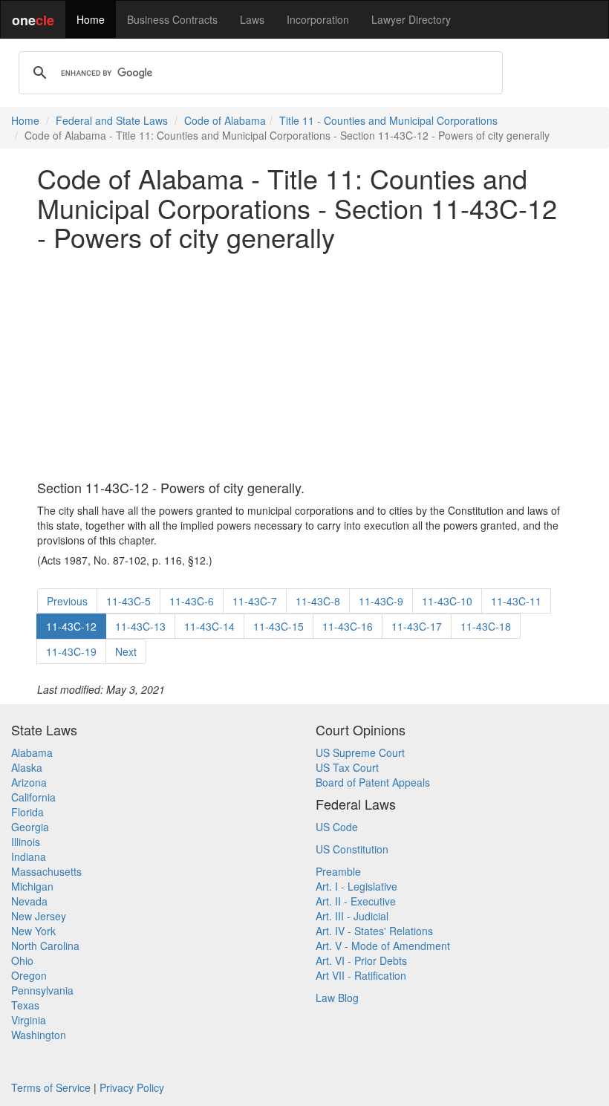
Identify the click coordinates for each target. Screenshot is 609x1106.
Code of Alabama (225, 120)
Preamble (338, 871)
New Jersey (38, 915)
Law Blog (337, 997)
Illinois (25, 841)
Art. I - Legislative (356, 886)
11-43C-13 (140, 626)
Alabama (32, 752)
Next (126, 651)
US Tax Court (347, 767)
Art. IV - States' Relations (374, 930)
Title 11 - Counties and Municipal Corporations (388, 120)
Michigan (32, 886)
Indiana (28, 856)
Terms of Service (51, 1087)
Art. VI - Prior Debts (361, 960)
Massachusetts (46, 871)
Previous (67, 600)
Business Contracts (172, 19)
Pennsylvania (42, 990)
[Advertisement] (304, 366)
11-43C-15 (278, 626)
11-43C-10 (447, 600)
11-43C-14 (209, 626)
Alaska (26, 767)
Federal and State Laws (112, 120)
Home (90, 19)
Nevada (29, 901)
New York (33, 930)
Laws (252, 19)
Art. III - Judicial (352, 915)
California (33, 797)
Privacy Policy (132, 1087)
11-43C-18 (485, 626)
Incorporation (318, 19)
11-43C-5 (128, 600)
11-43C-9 (381, 600)
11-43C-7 (254, 600)
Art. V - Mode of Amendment (383, 945)
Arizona (29, 782)
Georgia (30, 826)
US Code (337, 826)
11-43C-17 (416, 626)
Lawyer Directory (411, 19)
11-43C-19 (71, 651)
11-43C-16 (347, 626)
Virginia (28, 1019)
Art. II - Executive (356, 901)
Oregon (29, 975)
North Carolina (45, 945)
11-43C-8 (318, 600)
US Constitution (352, 849)
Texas (25, 1005)
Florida (27, 811)
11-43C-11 (516, 600)
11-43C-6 (191, 600)
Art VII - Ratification (361, 975)
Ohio (22, 960)
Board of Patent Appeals (373, 782)
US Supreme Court (360, 752)
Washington (38, 1034)
